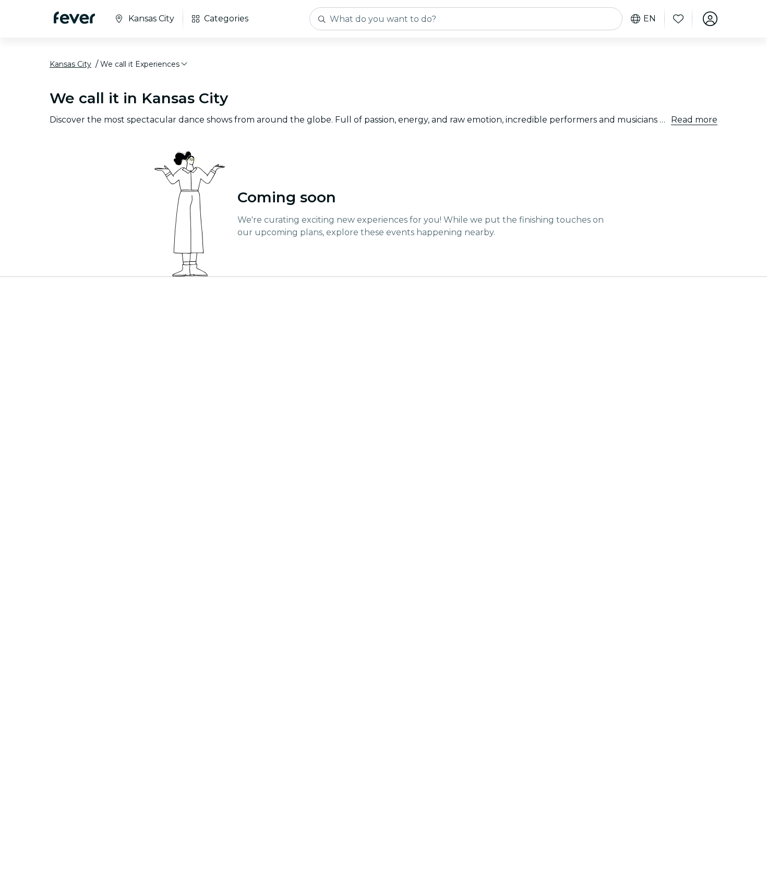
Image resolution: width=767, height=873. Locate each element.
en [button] (649, 18)
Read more (694, 120)
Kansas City (70, 64)
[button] (144, 64)
